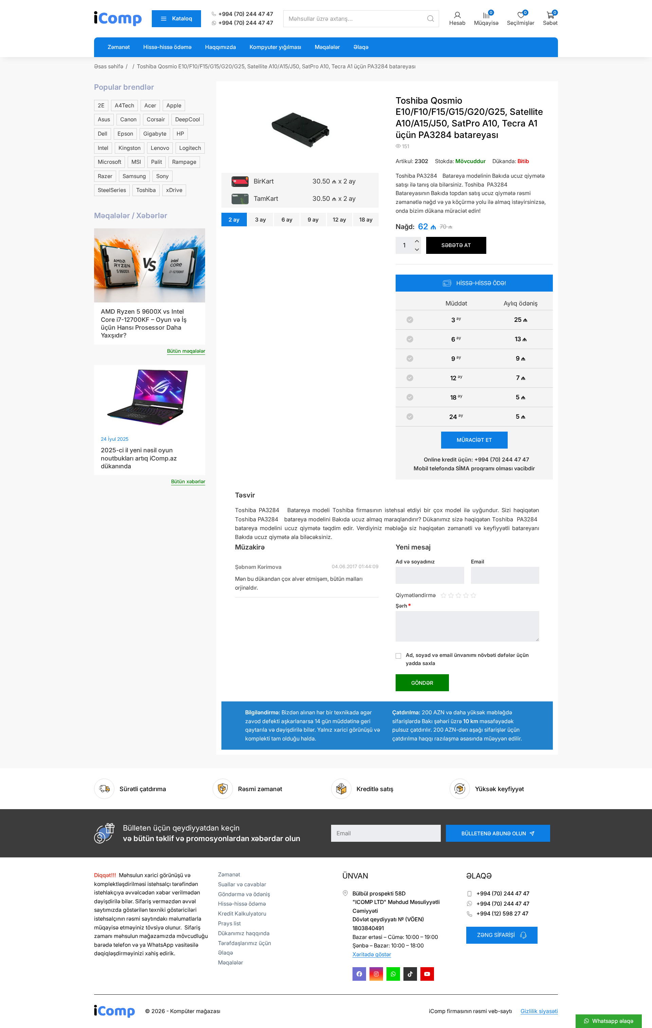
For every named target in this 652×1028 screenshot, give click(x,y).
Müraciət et (474, 440)
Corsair (156, 119)
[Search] (430, 18)
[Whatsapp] (393, 974)
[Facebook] (359, 974)
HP (180, 133)
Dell (102, 133)
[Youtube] (427, 974)
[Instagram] (376, 974)
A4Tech (124, 105)
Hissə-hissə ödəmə (167, 46)
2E (101, 105)
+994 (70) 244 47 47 (245, 14)
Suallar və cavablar (242, 884)
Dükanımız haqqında (244, 933)
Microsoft (109, 161)
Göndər (422, 683)
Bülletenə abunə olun (493, 833)
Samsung (134, 176)
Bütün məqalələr (186, 351)
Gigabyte (154, 133)
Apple (173, 105)
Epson (125, 133)
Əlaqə (361, 46)
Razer (105, 176)
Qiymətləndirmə (416, 594)
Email (477, 561)
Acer (150, 105)
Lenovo (160, 147)
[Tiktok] (410, 974)
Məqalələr (327, 46)
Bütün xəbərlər (188, 481)
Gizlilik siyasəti (539, 1011)
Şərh (403, 605)
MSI (136, 161)
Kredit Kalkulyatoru (242, 913)
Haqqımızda (220, 46)
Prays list (229, 923)
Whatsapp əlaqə (612, 1020)
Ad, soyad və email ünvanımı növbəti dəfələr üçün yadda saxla (467, 659)
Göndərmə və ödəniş (244, 894)
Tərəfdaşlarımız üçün (244, 943)
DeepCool (187, 119)
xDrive (174, 190)
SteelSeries (112, 190)
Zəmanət (119, 46)
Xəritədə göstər (371, 954)
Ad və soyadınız (415, 561)
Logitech (190, 147)
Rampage (184, 161)
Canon (128, 119)
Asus (104, 119)
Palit (156, 161)
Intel (103, 147)
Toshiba (146, 190)
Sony (162, 176)
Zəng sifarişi (496, 934)
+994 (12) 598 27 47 (502, 913)
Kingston (130, 147)
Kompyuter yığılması (275, 46)
